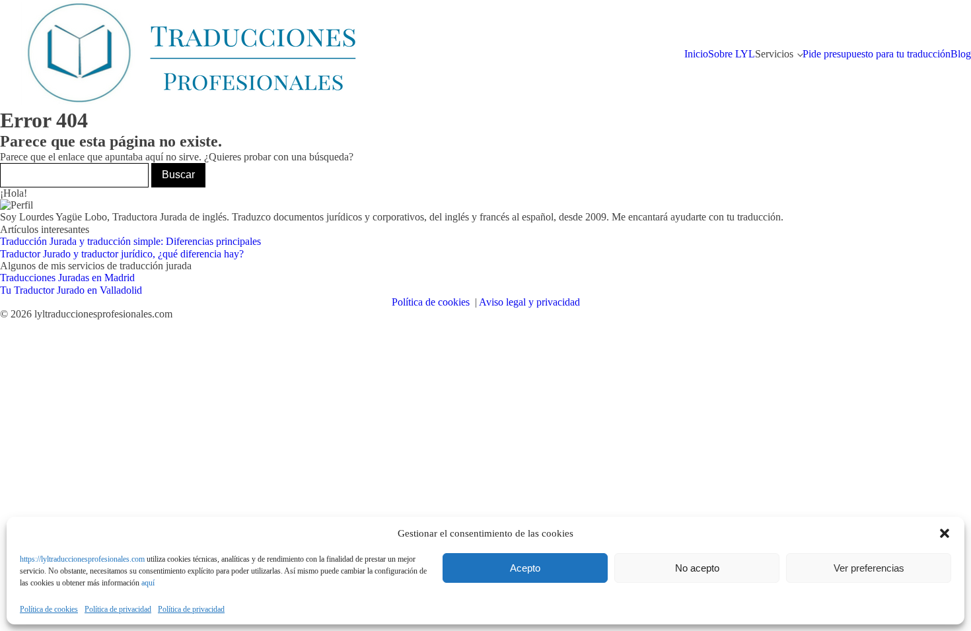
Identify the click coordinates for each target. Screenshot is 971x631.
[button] (944, 533)
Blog (961, 53)
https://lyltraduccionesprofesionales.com (82, 559)
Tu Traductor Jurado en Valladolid (71, 290)
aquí (148, 582)
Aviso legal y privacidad (529, 302)
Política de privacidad (118, 609)
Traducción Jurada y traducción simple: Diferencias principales (130, 241)
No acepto (697, 568)
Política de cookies (49, 609)
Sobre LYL (731, 53)
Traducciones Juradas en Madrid (67, 277)
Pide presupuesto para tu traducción (877, 53)
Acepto (525, 568)
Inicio (696, 53)
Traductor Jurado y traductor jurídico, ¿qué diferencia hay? (122, 253)
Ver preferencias (869, 568)
